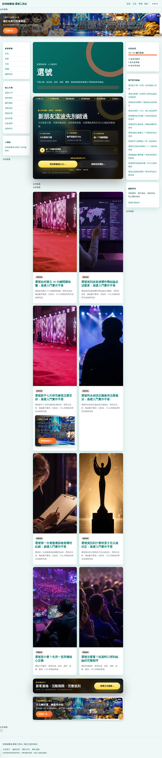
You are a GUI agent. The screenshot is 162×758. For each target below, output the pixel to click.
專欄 (140, 4)
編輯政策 (9, 74)
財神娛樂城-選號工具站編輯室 (15, 149)
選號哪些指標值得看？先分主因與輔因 (142, 164)
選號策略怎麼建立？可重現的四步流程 (142, 134)
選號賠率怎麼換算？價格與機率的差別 (142, 126)
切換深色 (155, 4)
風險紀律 (9, 113)
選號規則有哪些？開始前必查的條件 (142, 104)
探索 (128, 4)
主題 (134, 4)
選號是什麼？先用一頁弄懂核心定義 (142, 87)
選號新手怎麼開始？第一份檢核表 (142, 141)
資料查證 (9, 98)
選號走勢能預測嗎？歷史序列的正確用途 (142, 173)
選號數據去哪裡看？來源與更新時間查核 (142, 156)
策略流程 (9, 108)
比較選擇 (9, 123)
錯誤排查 (9, 118)
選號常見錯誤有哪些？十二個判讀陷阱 (142, 148)
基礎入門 (9, 93)
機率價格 (9, 103)
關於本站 (26, 749)
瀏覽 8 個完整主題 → (45, 87)
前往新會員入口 (58, 164)
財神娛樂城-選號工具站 (14, 3)
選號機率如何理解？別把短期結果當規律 (142, 117)
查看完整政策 (134, 203)
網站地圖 (35, 749)
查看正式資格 (107, 686)
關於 (146, 4)
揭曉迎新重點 (98, 164)
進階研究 (9, 129)
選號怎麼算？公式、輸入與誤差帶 (142, 111)
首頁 (7, 54)
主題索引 (6, 749)
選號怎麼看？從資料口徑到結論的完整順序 (142, 95)
